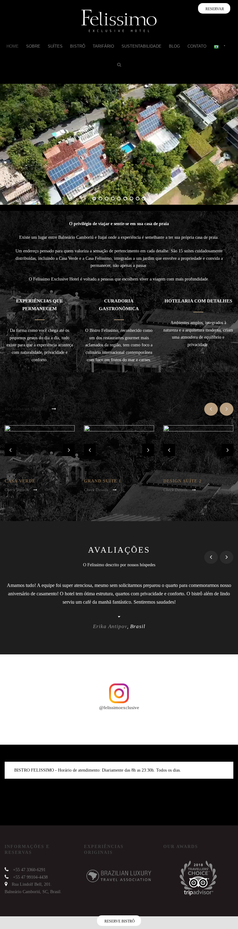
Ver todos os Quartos (26, 409)
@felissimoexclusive (119, 707)
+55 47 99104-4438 (30, 877)
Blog (174, 46)
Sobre (33, 46)
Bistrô (77, 46)
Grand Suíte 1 (102, 481)
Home (13, 46)
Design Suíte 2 (182, 481)
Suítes (55, 46)
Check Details (17, 490)
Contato (196, 46)
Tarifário (103, 46)
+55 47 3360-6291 (29, 869)
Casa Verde (20, 481)
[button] (220, 911)
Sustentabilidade (141, 46)
